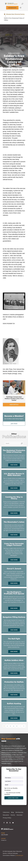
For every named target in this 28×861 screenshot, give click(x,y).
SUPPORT (3, 838)
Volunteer (20, 815)
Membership (19, 812)
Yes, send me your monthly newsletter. (12, 793)
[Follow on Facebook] (4, 822)
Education (6, 815)
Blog (12, 812)
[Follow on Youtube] (13, 822)
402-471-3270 (4, 834)
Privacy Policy (7, 817)
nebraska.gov (19, 855)
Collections (6, 812)
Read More (14, 465)
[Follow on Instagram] (7, 822)
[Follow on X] (10, 822)
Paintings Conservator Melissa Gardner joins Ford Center (14, 398)
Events (13, 815)
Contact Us (3, 840)
